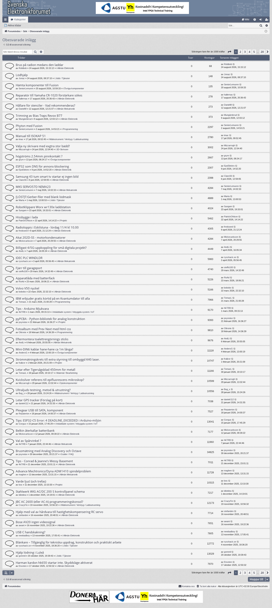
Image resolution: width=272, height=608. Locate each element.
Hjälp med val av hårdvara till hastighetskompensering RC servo (59, 512)
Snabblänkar (6, 20)
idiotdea (22, 495)
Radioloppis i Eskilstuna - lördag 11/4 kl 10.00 (47, 227)
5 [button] (254, 52)
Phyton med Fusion (29, 126)
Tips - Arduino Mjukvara (32, 309)
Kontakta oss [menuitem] (188, 586)
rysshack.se (25, 261)
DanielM (22, 109)
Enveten (23, 566)
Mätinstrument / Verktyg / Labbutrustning (68, 139)
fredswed (23, 230)
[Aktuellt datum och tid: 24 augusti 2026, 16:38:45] (266, 31)
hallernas (23, 98)
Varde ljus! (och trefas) (31, 481)
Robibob (23, 68)
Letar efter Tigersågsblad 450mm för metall (45, 370)
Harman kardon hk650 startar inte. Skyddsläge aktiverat (54, 563)
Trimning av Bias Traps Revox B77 (39, 116)
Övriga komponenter (74, 88)
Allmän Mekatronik (66, 109)
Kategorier (20, 19)
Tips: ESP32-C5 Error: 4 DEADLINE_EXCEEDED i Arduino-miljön (58, 420)
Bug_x (22, 393)
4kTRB (22, 312)
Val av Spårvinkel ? (28, 441)
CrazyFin (23, 505)
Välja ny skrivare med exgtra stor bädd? (43, 146)
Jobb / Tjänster (62, 78)
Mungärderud (25, 119)
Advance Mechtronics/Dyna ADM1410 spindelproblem (53, 471)
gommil (22, 556)
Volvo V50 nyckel (27, 288)
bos (20, 484)
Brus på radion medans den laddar (39, 65)
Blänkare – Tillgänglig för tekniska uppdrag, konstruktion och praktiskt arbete (68, 542)
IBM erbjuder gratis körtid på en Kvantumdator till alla (53, 298)
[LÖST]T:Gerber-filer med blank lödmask (43, 197)
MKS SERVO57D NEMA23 (33, 187)
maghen (22, 474)
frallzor (22, 363)
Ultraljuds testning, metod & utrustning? (43, 390)
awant (21, 525)
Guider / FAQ (67, 454)
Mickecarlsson (26, 241)
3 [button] (245, 52)
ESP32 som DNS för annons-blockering (42, 166)
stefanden (23, 515)
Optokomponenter (68, 383)
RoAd (21, 281)
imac (21, 139)
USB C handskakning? (30, 532)
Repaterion (24, 413)
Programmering (70, 129)
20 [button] (262, 52)
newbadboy (24, 535)
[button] (229, 51)
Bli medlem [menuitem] (267, 20)
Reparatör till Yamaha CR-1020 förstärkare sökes (49, 95)
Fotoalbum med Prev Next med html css (43, 329)
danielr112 (23, 403)
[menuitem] (246, 20)
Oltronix (22, 332)
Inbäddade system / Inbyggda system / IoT (73, 312)
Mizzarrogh (24, 149)
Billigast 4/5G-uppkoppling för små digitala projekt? (51, 248)
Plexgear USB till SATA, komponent (39, 410)
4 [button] (249, 52)
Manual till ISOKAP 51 (31, 136)
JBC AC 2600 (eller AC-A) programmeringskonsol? (49, 502)
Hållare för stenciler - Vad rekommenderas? (45, 105)
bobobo (22, 291)
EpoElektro (24, 170)
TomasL (22, 302)
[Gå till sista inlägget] (234, 64)
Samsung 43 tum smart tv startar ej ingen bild (47, 176)
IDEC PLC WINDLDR (29, 258)
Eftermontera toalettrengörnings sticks (42, 339)
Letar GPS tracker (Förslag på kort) (39, 400)
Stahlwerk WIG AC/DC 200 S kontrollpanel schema (50, 491)
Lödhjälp (22, 75)
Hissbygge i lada (27, 217)
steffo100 (23, 271)
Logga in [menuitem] (261, 20)
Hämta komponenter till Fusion (37, 85)
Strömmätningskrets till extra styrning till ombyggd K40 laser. (58, 359)
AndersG (23, 352)
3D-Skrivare (62, 149)
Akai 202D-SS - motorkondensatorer (41, 237)
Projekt (63, 220)
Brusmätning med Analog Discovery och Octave (48, 451)
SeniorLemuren (26, 88)
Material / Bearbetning (67, 373)
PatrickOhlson (25, 220)
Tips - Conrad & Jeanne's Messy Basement (44, 461)
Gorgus (22, 424)
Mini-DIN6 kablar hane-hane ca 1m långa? (44, 349)
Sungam (23, 210)
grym (21, 159)
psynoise (23, 322)
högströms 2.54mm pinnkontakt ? (39, 156)
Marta (21, 200)
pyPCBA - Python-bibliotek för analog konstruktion (50, 319)
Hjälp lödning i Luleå (30, 552)
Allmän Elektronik (65, 68)
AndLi (21, 251)
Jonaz (22, 78)
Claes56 (23, 180)
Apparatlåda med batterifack (35, 278)
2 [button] (240, 52)
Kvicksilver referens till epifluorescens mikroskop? (50, 380)
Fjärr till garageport (29, 268)
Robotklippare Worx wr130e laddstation (43, 207)
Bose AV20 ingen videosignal (35, 522)
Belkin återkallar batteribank (35, 430)
